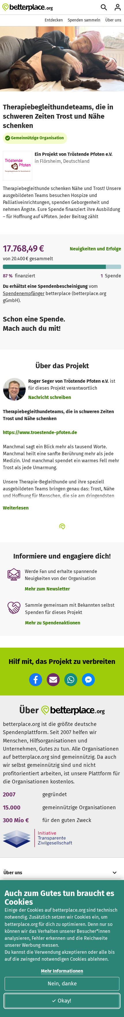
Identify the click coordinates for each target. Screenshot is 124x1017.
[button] (35, 679)
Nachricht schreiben (49, 397)
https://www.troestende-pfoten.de (40, 432)
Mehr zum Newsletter (47, 589)
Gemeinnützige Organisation (37, 138)
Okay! (64, 1000)
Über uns (113, 20)
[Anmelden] (117, 7)
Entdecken (54, 20)
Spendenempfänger (23, 293)
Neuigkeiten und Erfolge (95, 249)
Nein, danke (62, 983)
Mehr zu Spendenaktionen (52, 623)
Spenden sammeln (84, 20)
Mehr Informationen (62, 971)
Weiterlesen (16, 508)
